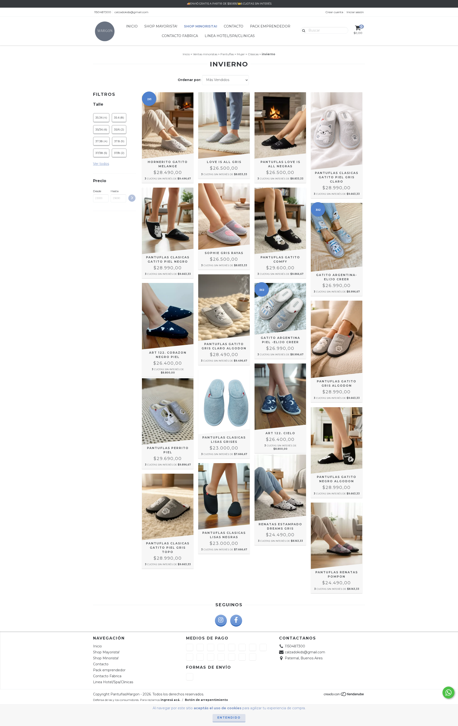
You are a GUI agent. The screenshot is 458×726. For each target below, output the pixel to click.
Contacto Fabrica (180, 36)
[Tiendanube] (344, 695)
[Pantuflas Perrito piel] (167, 411)
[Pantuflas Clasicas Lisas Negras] (224, 496)
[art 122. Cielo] (280, 396)
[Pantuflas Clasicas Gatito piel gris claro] (336, 131)
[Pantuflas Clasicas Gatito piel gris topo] (167, 507)
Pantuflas (227, 54)
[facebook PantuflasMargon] (236, 621)
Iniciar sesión (355, 12)
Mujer (241, 54)
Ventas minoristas (205, 54)
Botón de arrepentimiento (206, 700)
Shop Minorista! (200, 26)
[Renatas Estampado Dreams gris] (280, 488)
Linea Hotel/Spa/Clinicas (230, 36)
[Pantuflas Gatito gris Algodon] (336, 339)
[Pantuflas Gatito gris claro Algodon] (224, 307)
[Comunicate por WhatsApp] (448, 693)
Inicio (132, 26)
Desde (97, 191)
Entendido (229, 717)
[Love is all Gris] (224, 125)
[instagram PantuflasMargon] (221, 621)
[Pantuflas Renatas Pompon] (336, 536)
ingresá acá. (170, 700)
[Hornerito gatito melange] (167, 125)
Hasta (115, 191)
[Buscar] (303, 30)
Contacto (233, 26)
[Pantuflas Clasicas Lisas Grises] (224, 402)
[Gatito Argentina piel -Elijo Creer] (280, 309)
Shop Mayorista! (160, 26)
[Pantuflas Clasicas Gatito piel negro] (167, 221)
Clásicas (253, 54)
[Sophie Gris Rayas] (224, 216)
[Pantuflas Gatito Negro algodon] (336, 440)
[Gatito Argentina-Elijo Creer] (336, 237)
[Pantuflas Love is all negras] (280, 125)
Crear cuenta (334, 12)
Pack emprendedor (270, 26)
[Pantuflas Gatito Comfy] (280, 221)
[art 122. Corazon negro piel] (167, 316)
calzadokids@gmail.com (131, 12)
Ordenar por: (189, 80)
